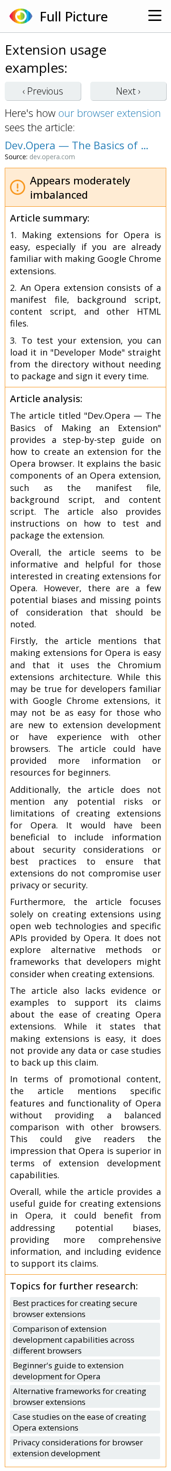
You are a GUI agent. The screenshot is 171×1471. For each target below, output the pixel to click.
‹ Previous (42, 91)
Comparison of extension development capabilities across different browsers (73, 1339)
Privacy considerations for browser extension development (78, 1448)
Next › (128, 91)
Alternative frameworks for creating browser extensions (79, 1396)
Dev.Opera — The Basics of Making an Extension (81, 145)
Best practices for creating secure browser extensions (75, 1308)
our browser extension (109, 113)
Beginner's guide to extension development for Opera (68, 1371)
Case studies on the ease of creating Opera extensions (79, 1422)
